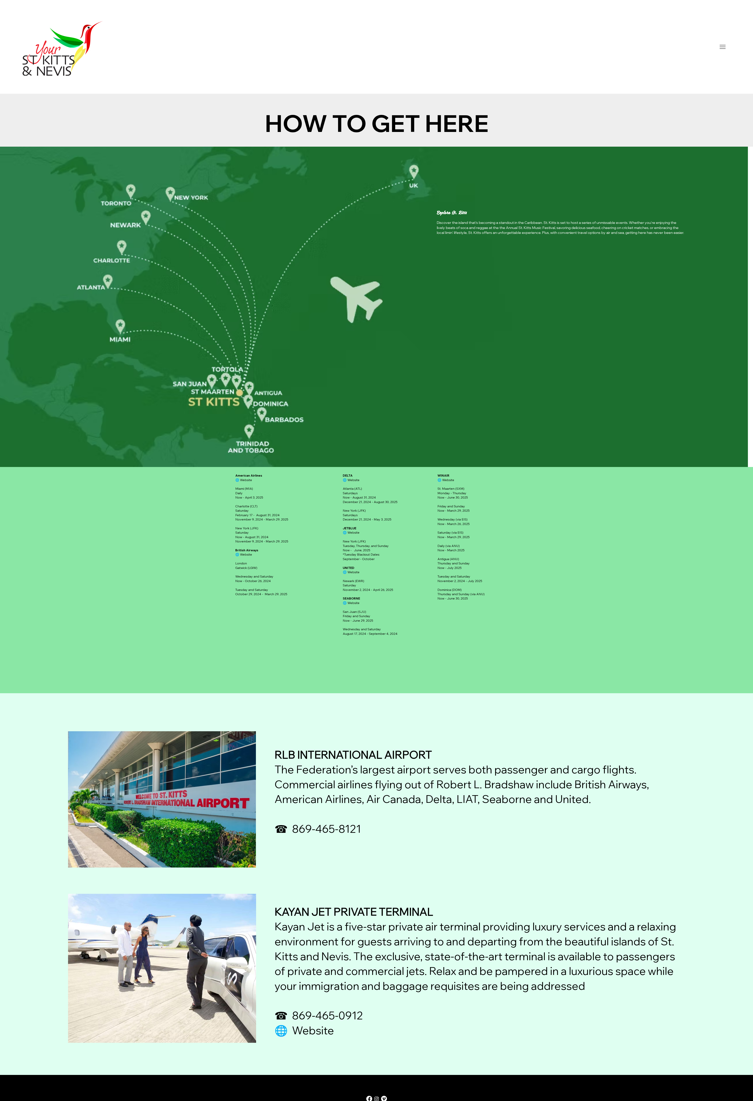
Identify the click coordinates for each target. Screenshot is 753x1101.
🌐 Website (304, 1030)
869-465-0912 (327, 1015)
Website (246, 554)
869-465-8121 (326, 829)
